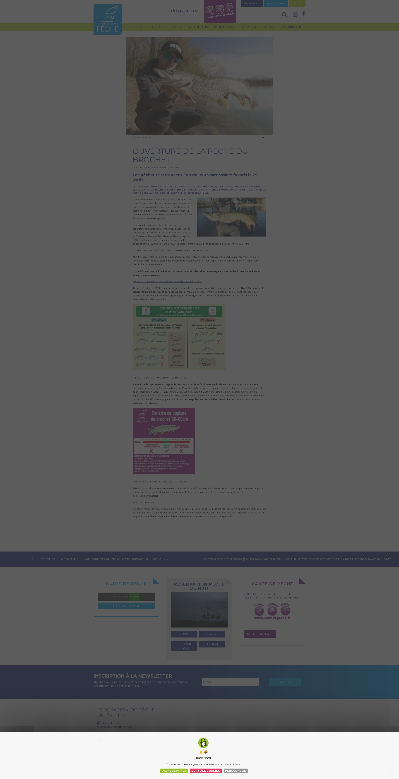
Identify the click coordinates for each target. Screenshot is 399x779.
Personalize (235, 770)
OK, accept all (174, 770)
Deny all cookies (205, 770)
